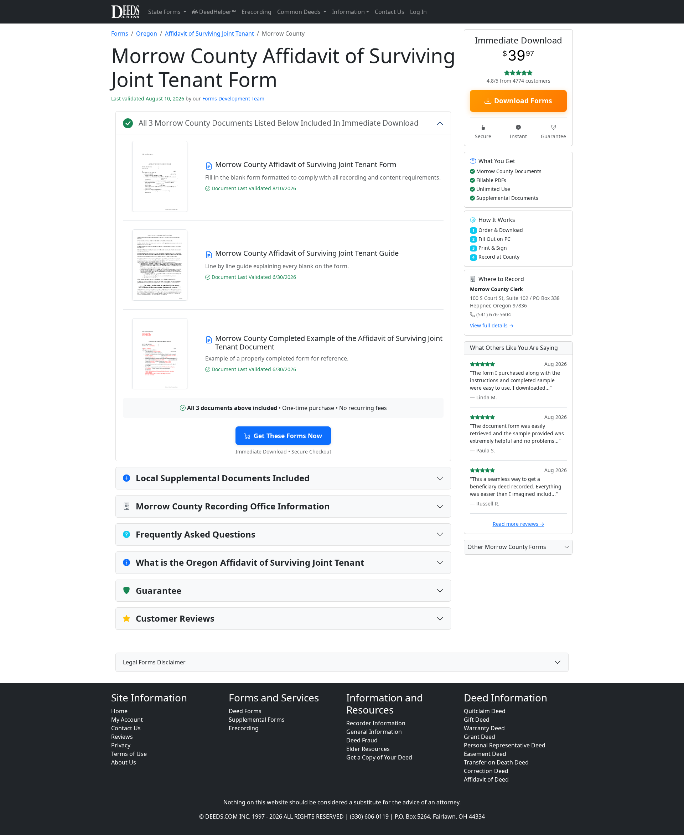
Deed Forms (245, 711)
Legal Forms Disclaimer (154, 662)
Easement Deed (485, 754)
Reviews (122, 737)
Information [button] (348, 12)
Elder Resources (368, 749)
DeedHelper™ (217, 12)
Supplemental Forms (257, 720)
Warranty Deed (484, 728)
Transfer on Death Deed (496, 762)
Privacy (120, 745)
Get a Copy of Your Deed (379, 757)
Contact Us (389, 12)
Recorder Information (375, 723)
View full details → (492, 325)
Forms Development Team (233, 98)
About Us (123, 762)
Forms (119, 33)
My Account (127, 720)
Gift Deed (476, 720)
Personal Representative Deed (504, 745)
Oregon (146, 33)
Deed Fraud (362, 740)
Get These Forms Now (288, 435)
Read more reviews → (518, 523)
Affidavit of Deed (486, 779)
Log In (418, 12)
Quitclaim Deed (485, 711)
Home (119, 711)
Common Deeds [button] (299, 12)
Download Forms (523, 100)
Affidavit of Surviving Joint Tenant (209, 33)
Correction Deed (486, 771)
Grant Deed (479, 737)
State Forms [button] (165, 12)
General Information (374, 732)
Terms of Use (129, 754)
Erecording (256, 12)
